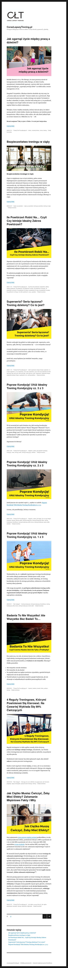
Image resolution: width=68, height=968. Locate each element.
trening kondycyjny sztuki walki (26, 606)
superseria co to (23, 375)
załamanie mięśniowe (27, 906)
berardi (38, 688)
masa (29, 292)
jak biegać (39, 518)
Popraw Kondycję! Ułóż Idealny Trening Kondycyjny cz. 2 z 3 (27, 463)
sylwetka (34, 292)
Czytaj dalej (10, 126)
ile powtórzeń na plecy (44, 290)
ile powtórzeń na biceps (39, 288)
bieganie (30, 450)
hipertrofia (42, 286)
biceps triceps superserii (42, 370)
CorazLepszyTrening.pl (19, 27)
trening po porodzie (38, 206)
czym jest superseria (29, 371)
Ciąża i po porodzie (18, 206)
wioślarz (33, 452)
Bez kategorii (17, 604)
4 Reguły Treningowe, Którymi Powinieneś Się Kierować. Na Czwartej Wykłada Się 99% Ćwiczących (26, 705)
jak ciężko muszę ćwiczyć (34, 904)
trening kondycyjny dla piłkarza (38, 604)
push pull (16, 373)
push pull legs (22, 373)
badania (30, 688)
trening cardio (18, 452)
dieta (42, 688)
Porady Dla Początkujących (20, 130)
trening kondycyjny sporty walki (41, 522)
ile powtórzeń (19, 288)
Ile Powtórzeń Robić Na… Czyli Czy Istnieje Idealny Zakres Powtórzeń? (27, 220)
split (34, 373)
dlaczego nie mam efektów (27, 782)
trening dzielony (31, 375)
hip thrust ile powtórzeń (33, 286)
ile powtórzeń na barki (28, 288)
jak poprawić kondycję (42, 450)
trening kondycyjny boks (38, 520)
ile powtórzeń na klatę (22, 290)
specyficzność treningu (26, 783)
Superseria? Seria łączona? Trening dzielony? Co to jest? (25, 303)
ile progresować (38, 782)
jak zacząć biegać (46, 518)
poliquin (46, 688)
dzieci (29, 130)
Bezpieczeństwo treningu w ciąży (28, 142)
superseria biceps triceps (13, 375)
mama (41, 130)
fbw (12, 373)
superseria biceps (46, 373)
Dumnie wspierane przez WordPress (42, 963)
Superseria (38, 373)
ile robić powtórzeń (23, 292)
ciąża (25, 206)
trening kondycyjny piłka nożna (26, 522)
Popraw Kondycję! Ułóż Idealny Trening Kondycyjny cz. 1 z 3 (27, 535)
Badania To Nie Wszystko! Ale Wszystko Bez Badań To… (26, 617)
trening (45, 130)
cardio (34, 450)
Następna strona (49, 918)
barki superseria (32, 370)
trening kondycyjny (26, 452)
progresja (9, 783)
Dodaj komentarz (12, 207)
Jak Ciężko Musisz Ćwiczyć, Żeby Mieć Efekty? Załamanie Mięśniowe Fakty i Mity (28, 796)
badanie (34, 688)
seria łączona (29, 373)
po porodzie (30, 206)
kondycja (9, 452)
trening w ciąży (47, 206)
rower (13, 452)
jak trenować (46, 782)
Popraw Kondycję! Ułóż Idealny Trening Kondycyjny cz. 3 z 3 (27, 386)
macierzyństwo (35, 130)
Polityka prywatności (25, 963)
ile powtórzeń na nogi (33, 290)
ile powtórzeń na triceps (12, 292)
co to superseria (19, 371)
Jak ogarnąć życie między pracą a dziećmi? (28, 40)
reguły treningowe (16, 783)
